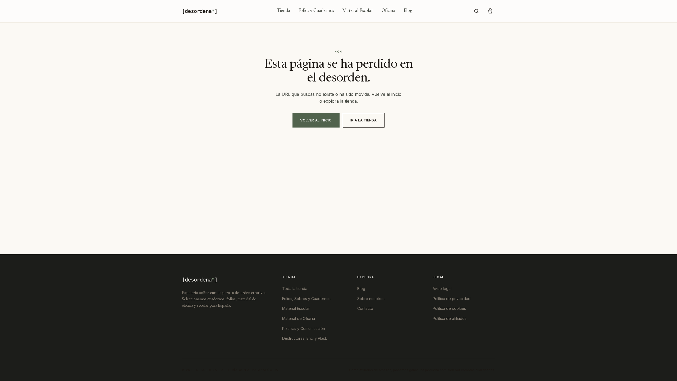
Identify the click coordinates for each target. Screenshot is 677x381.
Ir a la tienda (363, 120)
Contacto (365, 308)
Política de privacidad (451, 298)
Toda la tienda (294, 288)
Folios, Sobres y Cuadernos (306, 298)
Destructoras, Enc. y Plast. (304, 338)
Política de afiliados (449, 318)
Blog (408, 11)
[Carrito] (490, 11)
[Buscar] (476, 11)
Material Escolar (357, 11)
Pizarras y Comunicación (303, 328)
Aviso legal (442, 288)
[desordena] (199, 11)
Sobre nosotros (371, 298)
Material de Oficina (298, 318)
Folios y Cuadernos (316, 11)
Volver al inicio (316, 120)
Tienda (283, 11)
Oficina (388, 11)
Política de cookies (449, 308)
